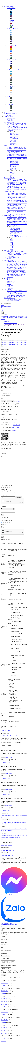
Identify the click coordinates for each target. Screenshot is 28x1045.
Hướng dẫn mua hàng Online (8, 822)
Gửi (2, 536)
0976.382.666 (4, 991)
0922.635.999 (4, 985)
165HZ (12, 246)
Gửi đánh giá (19, 497)
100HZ (12, 242)
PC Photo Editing (11, 8)
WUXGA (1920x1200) (15, 228)
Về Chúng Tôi (4, 815)
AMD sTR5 (13, 169)
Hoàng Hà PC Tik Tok (18, 835)
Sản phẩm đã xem (14, 735)
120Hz (11, 243)
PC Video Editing (11, 59)
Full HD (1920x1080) (15, 229)
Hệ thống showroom (20, 815)
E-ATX (12, 176)
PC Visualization (11, 86)
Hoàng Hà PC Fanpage (6, 835)
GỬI (2, 514)
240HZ (12, 249)
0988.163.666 (16, 425)
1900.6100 (13, 430)
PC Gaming (10, 104)
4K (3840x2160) (14, 235)
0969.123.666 (8, 757)
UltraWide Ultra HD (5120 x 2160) (18, 236)
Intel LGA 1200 (14, 133)
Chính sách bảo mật (16, 829)
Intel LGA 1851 (14, 138)
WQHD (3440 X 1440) (16, 233)
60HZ (11, 239)
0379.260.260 (4, 1030)
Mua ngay (3, 401)
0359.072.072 (4, 1033)
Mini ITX (12, 172)
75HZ (11, 240)
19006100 (3, 993)
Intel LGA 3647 (14, 136)
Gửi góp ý (3, 975)
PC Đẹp (9, 96)
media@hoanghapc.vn (6, 845)
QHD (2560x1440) (14, 232)
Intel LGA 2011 (14, 162)
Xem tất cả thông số (5, 730)
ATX (11, 175)
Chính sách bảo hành (6, 829)
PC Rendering (10, 20)
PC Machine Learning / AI (13, 28)
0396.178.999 (4, 1004)
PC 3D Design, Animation (13, 69)
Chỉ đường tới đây (5, 762)
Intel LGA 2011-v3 (14, 134)
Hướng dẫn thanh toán (20, 822)
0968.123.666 (15, 427)
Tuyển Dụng (11, 815)
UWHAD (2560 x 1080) (16, 231)
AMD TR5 (12, 143)
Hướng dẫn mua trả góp (6, 823)
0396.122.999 (8, 773)
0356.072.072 (8, 789)
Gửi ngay (18, 742)
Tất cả (2, 508)
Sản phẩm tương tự (5, 735)
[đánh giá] (1, 456)
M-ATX (12, 173)
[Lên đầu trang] (1, 926)
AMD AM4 (13, 140)
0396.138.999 (4, 1001)
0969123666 (12, 422)
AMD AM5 (13, 141)
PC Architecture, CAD (12, 45)
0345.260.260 (4, 1038)
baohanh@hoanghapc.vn (7, 855)
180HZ (12, 247)
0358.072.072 (4, 1020)
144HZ (12, 245)
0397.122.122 (4, 1006)
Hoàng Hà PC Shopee (14, 837)
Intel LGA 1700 (14, 137)
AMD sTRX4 (13, 144)
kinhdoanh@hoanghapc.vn (7, 850)
